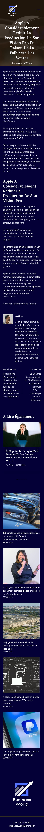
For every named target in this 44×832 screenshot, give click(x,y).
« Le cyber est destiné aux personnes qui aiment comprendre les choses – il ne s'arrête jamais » (21, 590)
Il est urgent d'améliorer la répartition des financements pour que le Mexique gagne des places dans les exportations (11, 383)
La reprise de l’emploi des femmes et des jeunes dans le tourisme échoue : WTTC (22, 456)
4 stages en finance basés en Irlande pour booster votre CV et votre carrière (21, 700)
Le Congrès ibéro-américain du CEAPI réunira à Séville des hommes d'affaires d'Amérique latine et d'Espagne (33, 385)
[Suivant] (37, 449)
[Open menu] (40, 10)
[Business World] (12, 11)
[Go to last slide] (6, 449)
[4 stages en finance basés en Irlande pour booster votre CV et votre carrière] (22, 675)
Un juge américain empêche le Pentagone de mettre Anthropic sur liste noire (20, 645)
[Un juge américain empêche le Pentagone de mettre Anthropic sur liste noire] (22, 621)
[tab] (17, 479)
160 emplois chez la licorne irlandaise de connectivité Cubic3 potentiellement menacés (21, 536)
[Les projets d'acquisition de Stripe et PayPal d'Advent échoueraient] (22, 730)
